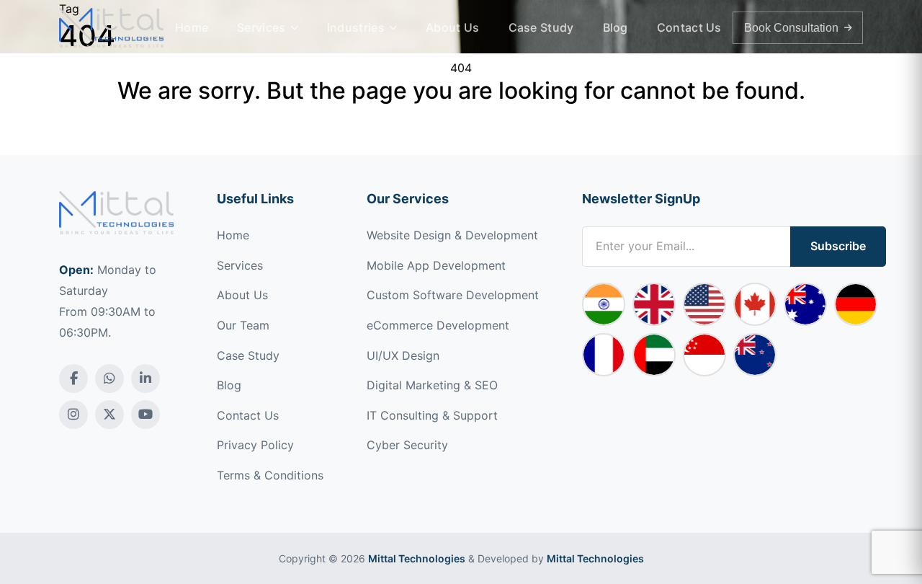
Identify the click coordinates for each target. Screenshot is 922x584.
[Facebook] (73, 378)
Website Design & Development (452, 235)
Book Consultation (791, 28)
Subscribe (838, 246)
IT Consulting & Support (432, 415)
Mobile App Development (436, 265)
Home (191, 27)
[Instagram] (73, 414)
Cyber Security (407, 445)
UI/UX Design (403, 355)
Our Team (243, 325)
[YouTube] (145, 414)
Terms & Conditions (270, 475)
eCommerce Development (438, 325)
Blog (615, 27)
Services (261, 27)
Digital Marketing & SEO (432, 385)
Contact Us (689, 27)
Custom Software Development (453, 295)
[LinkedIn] (145, 378)
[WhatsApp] (109, 378)
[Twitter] (109, 414)
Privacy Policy (255, 445)
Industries (356, 27)
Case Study (541, 27)
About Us (452, 27)
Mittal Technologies (416, 558)
